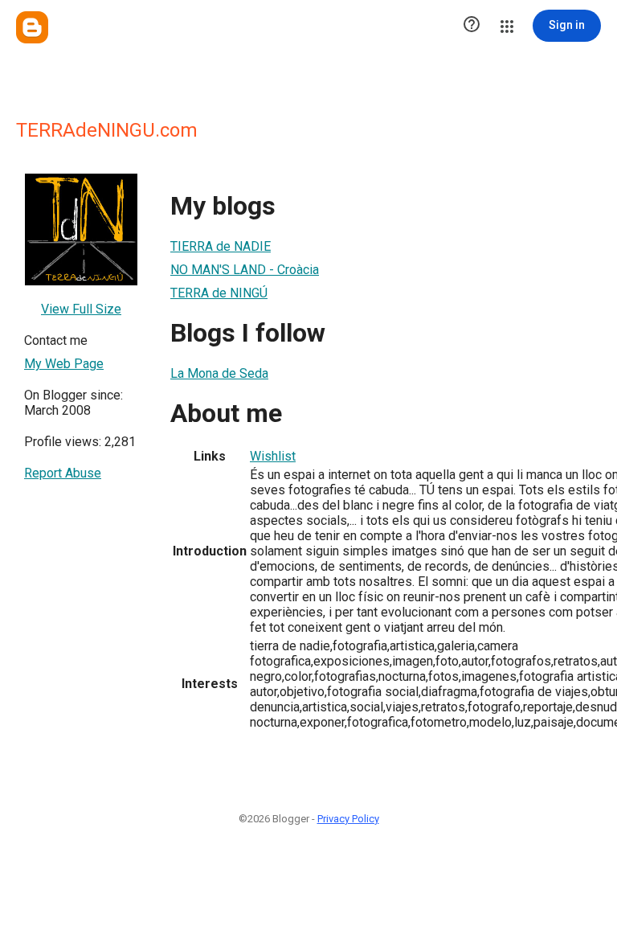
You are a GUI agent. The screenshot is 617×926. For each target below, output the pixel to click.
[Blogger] (32, 27)
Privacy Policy (348, 819)
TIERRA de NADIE (220, 246)
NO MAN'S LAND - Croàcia (244, 269)
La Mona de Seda (219, 373)
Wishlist (273, 456)
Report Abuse (62, 473)
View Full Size (81, 309)
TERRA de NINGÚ (219, 293)
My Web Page (64, 363)
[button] (471, 25)
